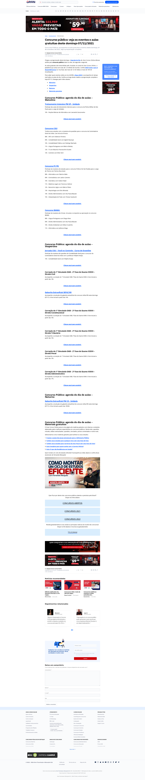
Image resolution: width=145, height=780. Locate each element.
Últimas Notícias (30, 6)
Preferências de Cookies (31, 732)
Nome (47, 687)
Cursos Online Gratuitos (79, 737)
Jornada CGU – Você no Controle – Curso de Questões (68, 250)
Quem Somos (29, 714)
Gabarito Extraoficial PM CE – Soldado (61, 401)
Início (46, 36)
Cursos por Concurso (79, 725)
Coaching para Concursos (80, 716)
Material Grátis (101, 716)
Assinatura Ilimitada (111, 2)
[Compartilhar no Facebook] (91, 54)
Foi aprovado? (56, 730)
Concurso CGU (51, 128)
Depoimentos (101, 714)
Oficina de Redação (78, 734)
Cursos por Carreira (78, 727)
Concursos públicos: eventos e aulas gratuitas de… (90, 593)
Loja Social (28, 721)
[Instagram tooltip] (108, 762)
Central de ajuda (55, 714)
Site (46, 698)
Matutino (52, 82)
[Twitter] (116, 762)
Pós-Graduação (77, 723)
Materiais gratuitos (104, 6)
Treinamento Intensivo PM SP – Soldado (62, 104)
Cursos (61, 6)
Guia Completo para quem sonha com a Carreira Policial (65, 446)
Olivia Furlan (48, 596)
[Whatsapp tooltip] (111, 762)
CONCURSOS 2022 (72, 519)
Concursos (53, 6)
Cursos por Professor (79, 732)
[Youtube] (105, 762)
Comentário (48, 670)
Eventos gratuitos (99, 2)
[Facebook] (113, 762)
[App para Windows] (95, 762)
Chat (52, 716)
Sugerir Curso (101, 723)
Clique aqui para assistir (72, 119)
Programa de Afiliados (31, 727)
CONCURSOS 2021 (72, 511)
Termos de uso (72, 762)
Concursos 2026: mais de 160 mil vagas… (72, 592)
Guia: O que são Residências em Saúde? (59, 449)
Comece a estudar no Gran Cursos (72, 547)
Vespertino (52, 85)
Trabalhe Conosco (30, 730)
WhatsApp (53, 718)
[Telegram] (118, 762)
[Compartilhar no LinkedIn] (95, 54)
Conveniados (29, 725)
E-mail (47, 693)
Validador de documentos (32, 723)
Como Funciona (29, 716)
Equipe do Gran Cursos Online (54, 53)
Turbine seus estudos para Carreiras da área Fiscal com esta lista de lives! (70, 443)
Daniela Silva (87, 596)
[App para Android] (103, 762)
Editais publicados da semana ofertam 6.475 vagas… (52, 593)
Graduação (76, 721)
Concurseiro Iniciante (90, 6)
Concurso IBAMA (52, 210)
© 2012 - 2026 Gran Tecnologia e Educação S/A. (39, 762)
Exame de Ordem (78, 718)
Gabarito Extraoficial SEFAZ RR (58, 292)
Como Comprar (29, 718)
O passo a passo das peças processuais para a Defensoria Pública (67, 438)
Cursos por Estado (78, 730)
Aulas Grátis (100, 721)
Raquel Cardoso (67, 595)
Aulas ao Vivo (101, 718)
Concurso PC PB (52, 166)
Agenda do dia (52, 36)
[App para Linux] (98, 762)
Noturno (52, 88)
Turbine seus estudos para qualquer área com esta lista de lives (67, 441)
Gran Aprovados (78, 6)
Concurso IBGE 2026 (43, 6)
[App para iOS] (100, 762)
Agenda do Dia (75, 60)
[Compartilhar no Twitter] (93, 54)
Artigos (69, 6)
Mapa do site (83, 762)
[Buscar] (40, 2)
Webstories (115, 6)
